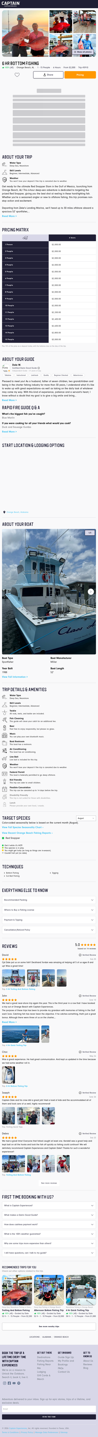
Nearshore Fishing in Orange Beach (79, 1307)
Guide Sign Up (66, 1357)
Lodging (41, 1371)
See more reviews (49, 1183)
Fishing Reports (45, 1360)
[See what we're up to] (4, 1383)
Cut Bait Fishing (13, 876)
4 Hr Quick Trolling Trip (16, 1045)
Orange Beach (61, 1337)
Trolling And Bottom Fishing (18, 1175)
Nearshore (24, 166)
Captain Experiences (18, 1428)
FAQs (60, 1368)
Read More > (9, 216)
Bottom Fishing (12, 873)
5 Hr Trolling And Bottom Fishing (20, 989)
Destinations (43, 1357)
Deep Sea (14, 166)
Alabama (46, 1337)
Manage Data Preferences (46, 1432)
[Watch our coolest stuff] (13, 1383)
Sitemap (64, 1432)
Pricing (80, 74)
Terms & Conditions (10, 1432)
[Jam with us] (18, 1383)
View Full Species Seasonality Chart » (22, 827)
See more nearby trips (49, 1326)
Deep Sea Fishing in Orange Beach (47, 1307)
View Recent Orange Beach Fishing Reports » (27, 832)
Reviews (87, 1364)
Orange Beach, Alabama (17, 512)
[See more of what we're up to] (9, 1383)
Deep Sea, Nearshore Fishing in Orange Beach (20, 1307)
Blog (85, 1368)
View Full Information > (15, 676)
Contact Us (64, 1371)
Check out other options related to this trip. (22, 1271)
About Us (88, 1360)
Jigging (55, 873)
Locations (34, 1337)
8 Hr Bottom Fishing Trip (17, 1086)
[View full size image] (13, 978)
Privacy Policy (27, 1432)
